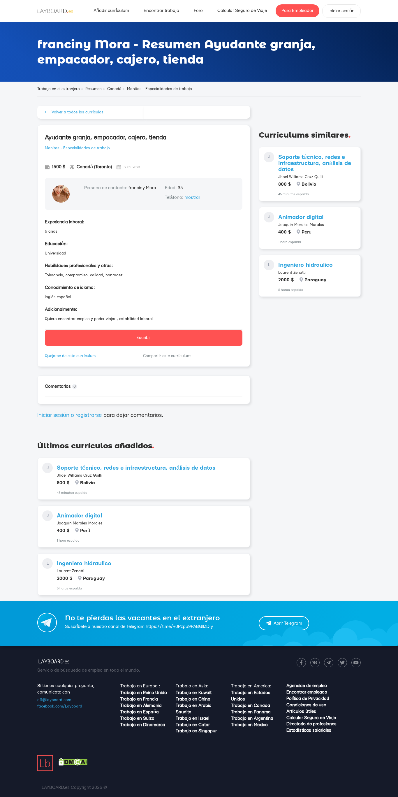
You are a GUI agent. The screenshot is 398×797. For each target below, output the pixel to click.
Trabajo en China (193, 699)
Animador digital (79, 516)
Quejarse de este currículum (70, 356)
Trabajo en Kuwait (194, 693)
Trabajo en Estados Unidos (250, 696)
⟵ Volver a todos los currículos (74, 112)
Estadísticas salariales (308, 730)
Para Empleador (297, 10)
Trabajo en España (139, 712)
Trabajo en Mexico (249, 725)
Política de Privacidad (307, 698)
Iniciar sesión (341, 11)
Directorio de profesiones (311, 724)
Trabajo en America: (251, 686)
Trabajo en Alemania (141, 705)
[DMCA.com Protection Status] (73, 764)
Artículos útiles (301, 711)
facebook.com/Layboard (59, 706)
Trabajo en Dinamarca (142, 725)
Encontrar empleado (306, 692)
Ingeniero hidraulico (84, 563)
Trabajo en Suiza (137, 718)
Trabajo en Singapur (196, 731)
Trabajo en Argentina (252, 718)
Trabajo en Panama (251, 712)
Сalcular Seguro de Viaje (242, 10)
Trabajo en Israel (192, 718)
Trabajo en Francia (139, 699)
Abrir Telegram (288, 623)
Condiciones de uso (306, 705)
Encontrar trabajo (161, 10)
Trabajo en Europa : (140, 686)
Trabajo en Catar (193, 725)
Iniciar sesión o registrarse (69, 415)
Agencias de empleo (306, 686)
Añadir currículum (111, 10)
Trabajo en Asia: (192, 686)
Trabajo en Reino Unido (143, 693)
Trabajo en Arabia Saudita (194, 708)
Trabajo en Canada (250, 705)
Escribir (143, 338)
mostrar (192, 197)
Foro (198, 10)
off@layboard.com (54, 700)
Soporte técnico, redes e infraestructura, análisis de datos (136, 468)
